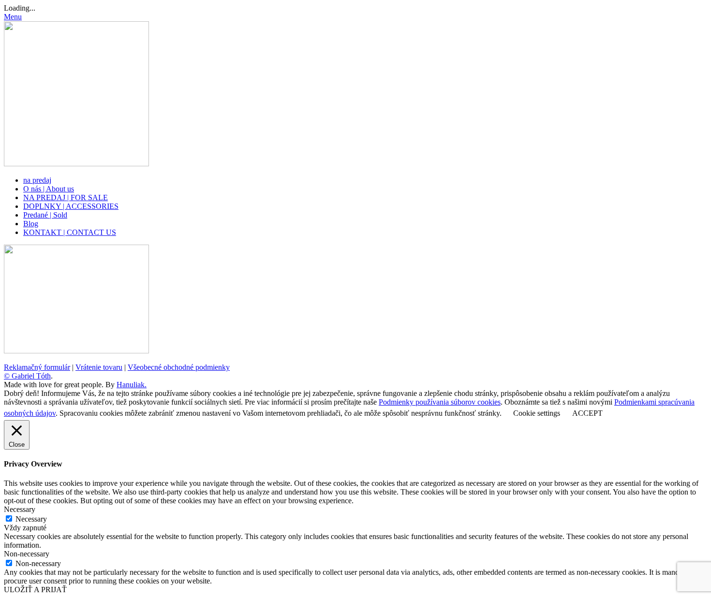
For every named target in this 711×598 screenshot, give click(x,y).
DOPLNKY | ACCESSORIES (70, 206)
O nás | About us (48, 189)
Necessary (31, 519)
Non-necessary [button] (26, 554)
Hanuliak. (132, 384)
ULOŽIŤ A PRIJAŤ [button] (35, 589)
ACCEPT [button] (587, 413)
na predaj (37, 180)
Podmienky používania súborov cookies (440, 402)
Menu (13, 17)
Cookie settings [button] (536, 413)
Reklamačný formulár (37, 367)
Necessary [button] (19, 509)
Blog (30, 223)
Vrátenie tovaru (98, 367)
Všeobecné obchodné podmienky (179, 367)
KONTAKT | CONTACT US (69, 232)
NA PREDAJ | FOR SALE (65, 197)
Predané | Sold (45, 215)
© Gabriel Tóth (27, 376)
